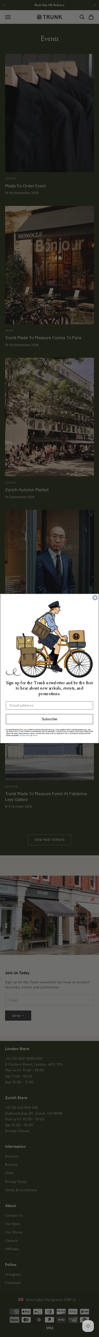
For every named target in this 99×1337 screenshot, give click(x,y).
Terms (34, 736)
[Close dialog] (95, 597)
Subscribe (49, 719)
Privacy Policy (25, 736)
